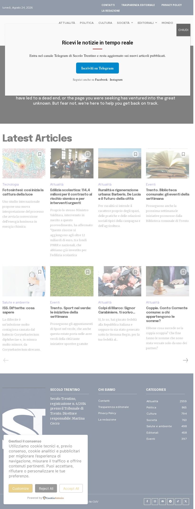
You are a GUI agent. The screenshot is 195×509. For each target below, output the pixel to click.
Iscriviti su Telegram (97, 68)
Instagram (116, 79)
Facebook (101, 79)
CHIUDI (183, 30)
